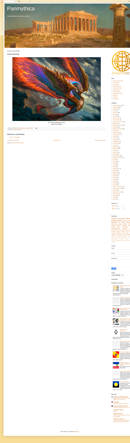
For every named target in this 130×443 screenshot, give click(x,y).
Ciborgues (115, 137)
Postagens (116, 206)
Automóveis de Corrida (118, 121)
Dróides (115, 150)
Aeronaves (115, 107)
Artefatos (115, 116)
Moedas (115, 175)
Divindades (115, 148)
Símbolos (115, 190)
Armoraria (115, 112)
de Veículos (115, 99)
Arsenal (114, 114)
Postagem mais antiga (100, 140)
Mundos (115, 177)
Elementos (115, 152)
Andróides (115, 109)
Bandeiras (115, 123)
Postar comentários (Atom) (17, 142)
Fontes (114, 159)
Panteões (115, 183)
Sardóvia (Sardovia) (125, 352)
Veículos (115, 199)
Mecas (114, 170)
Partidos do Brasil (117, 413)
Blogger (77, 431)
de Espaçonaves (117, 91)
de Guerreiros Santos (118, 93)
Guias (114, 163)
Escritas (115, 154)
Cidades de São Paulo (118, 419)
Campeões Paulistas (118, 409)
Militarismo (115, 172)
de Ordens (115, 97)
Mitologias (115, 174)
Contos (114, 145)
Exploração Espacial (118, 157)
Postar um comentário (14, 137)
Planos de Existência (118, 186)
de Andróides (116, 84)
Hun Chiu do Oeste (124, 381)
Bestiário (115, 127)
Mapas (114, 166)
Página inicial (57, 140)
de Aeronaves (116, 82)
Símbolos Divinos (117, 192)
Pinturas (115, 184)
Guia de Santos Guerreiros (123, 330)
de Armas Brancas (117, 86)
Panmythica (21, 9)
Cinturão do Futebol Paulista (120, 406)
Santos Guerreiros (117, 188)
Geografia (115, 161)
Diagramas (115, 147)
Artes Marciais (116, 118)
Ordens (114, 181)
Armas (114, 110)
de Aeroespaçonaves (118, 81)
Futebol (114, 411)
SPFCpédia (116, 402)
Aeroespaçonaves (117, 105)
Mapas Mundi (116, 168)
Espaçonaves (116, 156)
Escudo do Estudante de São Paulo (120, 403)
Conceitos (115, 139)
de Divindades (116, 90)
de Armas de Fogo (117, 88)
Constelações (116, 141)
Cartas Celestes (116, 134)
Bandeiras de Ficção (118, 125)
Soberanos (115, 193)
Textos (114, 197)
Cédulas (115, 136)
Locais (114, 165)
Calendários (116, 132)
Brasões (115, 130)
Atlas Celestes (116, 119)
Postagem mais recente (13, 140)
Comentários (116, 208)
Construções (116, 143)
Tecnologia (115, 195)
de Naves (115, 95)
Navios (114, 179)
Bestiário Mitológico (18, 129)
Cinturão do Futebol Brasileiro (120, 397)
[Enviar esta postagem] (36, 128)
